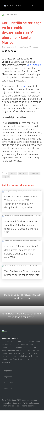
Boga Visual (32, 406)
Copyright (17, 403)
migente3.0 (8, 371)
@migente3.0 (9, 388)
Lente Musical (23, 47)
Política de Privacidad (31, 403)
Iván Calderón (34, 65)
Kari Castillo (23, 173)
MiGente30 (8, 382)
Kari (25, 86)
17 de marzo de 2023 (9, 47)
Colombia (13, 173)
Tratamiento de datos (10, 406)
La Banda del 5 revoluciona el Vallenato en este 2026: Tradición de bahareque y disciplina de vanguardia (20, 202)
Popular (6, 177)
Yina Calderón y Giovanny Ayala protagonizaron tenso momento (22, 273)
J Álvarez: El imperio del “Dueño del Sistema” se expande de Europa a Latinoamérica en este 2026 (21, 252)
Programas (34, 47)
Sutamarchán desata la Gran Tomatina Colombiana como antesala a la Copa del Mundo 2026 (21, 227)
